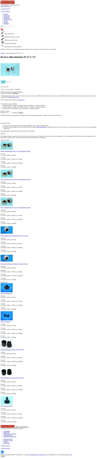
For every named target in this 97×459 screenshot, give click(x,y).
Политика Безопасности (10, 436)
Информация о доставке (10, 433)
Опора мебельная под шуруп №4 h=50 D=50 (12, 377)
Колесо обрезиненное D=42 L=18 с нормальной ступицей (15, 179)
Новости (6, 442)
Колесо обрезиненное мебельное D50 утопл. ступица (14, 235)
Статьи (5, 21)
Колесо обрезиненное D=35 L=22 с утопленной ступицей (15, 151)
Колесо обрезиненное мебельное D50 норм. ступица (14, 264)
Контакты (6, 23)
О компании (7, 16)
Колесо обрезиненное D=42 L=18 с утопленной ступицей (15, 207)
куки (71, 454)
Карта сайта (7, 443)
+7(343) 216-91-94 (5, 11)
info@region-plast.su (6, 6)
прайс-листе (21, 99)
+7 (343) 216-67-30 (5, 9)
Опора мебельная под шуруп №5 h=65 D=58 (12, 349)
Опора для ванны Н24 (6, 293)
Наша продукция (8, 439)
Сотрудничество (8, 19)
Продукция (6, 15)
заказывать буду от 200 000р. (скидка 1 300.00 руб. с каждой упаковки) (21, 108)
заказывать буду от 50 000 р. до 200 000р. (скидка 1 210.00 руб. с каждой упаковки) (24, 107)
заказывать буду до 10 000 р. (10, 104)
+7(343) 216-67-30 (5, 445)
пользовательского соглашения (37, 454)
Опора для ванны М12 (6, 406)
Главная (6, 14)
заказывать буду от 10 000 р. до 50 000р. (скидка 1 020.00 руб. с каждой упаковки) (24, 105)
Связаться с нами (8, 440)
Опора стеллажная (5, 321)
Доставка (6, 22)
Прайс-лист (7, 18)
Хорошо (3, 456)
